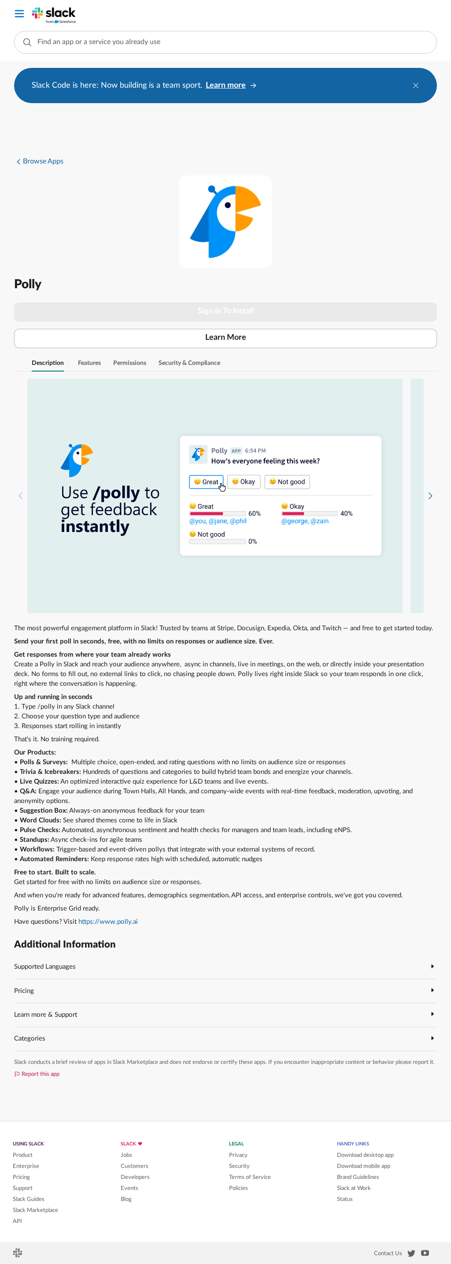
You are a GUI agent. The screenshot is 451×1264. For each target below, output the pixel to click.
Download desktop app (365, 1155)
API (17, 1221)
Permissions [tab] (129, 363)
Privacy (238, 1155)
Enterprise (26, 1166)
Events (129, 1188)
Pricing (21, 1177)
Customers (134, 1166)
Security (239, 1166)
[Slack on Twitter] (411, 1255)
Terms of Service (250, 1177)
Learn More (225, 338)
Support (23, 1188)
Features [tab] (89, 363)
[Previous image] (20, 496)
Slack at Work (354, 1188)
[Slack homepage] (18, 1255)
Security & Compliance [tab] (189, 363)
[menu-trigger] (19, 15)
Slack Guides (28, 1199)
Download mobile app (363, 1166)
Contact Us (388, 1253)
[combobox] (225, 42)
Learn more (226, 85)
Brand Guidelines (358, 1177)
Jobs (126, 1155)
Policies (238, 1188)
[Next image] (430, 496)
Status (345, 1199)
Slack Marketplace (35, 1210)
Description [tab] (48, 363)
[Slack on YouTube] (425, 1255)
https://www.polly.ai (108, 921)
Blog (126, 1199)
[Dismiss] (416, 85)
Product (23, 1155)
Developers (135, 1177)
